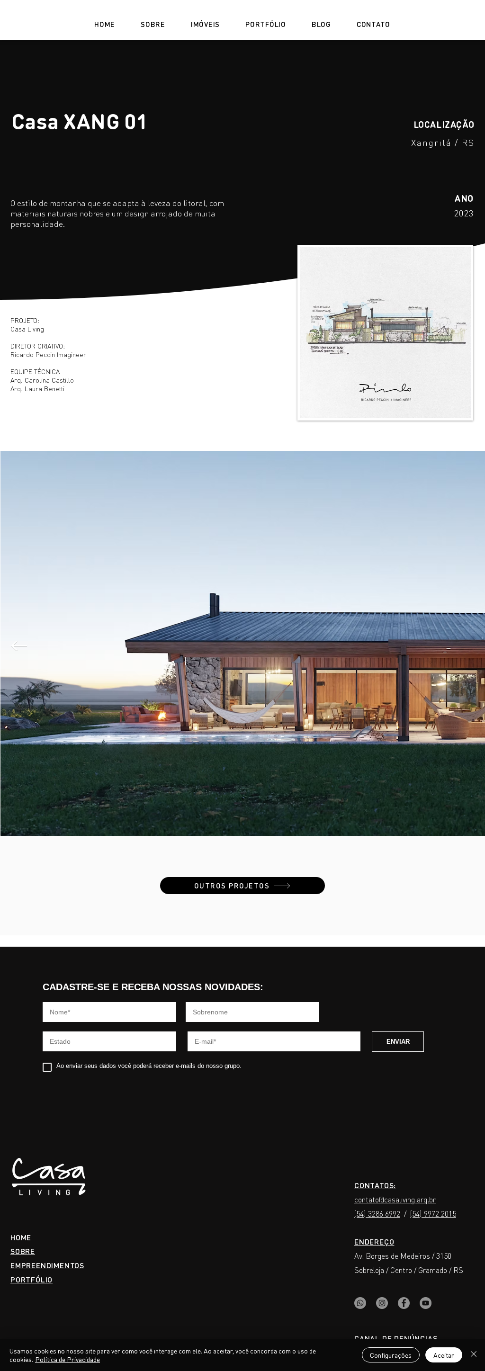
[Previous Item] (19, 645)
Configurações (391, 1355)
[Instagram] (382, 1303)
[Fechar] (473, 1354)
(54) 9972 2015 (433, 1214)
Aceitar (443, 1355)
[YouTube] (425, 1303)
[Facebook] (404, 1303)
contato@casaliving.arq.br (395, 1199)
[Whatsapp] (360, 1303)
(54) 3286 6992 (377, 1214)
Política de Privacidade (67, 1359)
